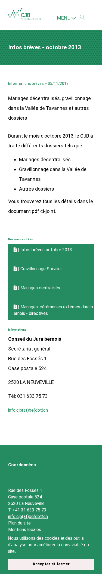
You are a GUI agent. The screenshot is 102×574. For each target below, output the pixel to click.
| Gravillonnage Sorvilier (43, 269)
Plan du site (19, 522)
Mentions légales (24, 528)
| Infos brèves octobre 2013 (48, 250)
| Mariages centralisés (42, 288)
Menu (64, 18)
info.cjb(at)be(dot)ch (31, 409)
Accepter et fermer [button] (51, 564)
